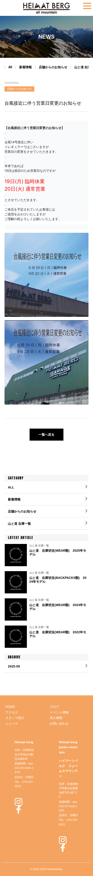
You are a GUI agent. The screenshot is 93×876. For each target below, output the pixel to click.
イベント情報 (59, 712)
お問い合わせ (59, 723)
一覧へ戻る (46, 434)
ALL (11, 487)
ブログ (54, 707)
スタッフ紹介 (14, 718)
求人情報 (56, 718)
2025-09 (14, 666)
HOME (10, 707)
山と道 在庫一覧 (19, 523)
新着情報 (25, 67)
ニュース (11, 723)
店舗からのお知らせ (53, 67)
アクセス (11, 712)
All (10, 67)
